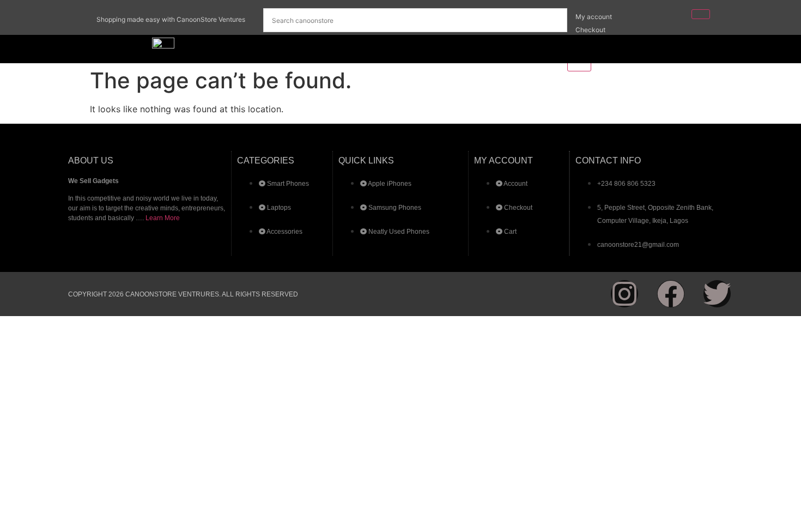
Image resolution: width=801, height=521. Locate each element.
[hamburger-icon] (700, 14)
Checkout (590, 30)
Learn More (162, 218)
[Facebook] (670, 293)
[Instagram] (624, 293)
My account (593, 17)
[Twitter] (717, 293)
